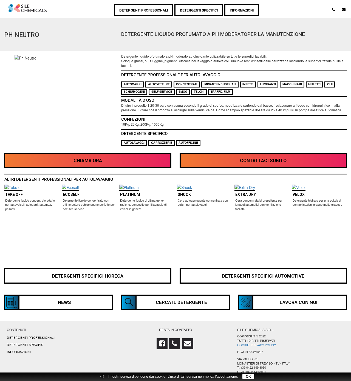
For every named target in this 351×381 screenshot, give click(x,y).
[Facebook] (163, 344)
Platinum (130, 194)
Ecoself (71, 194)
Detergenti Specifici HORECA (87, 276)
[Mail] (343, 9)
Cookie (243, 345)
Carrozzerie (161, 142)
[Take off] (13, 187)
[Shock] (184, 187)
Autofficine (188, 142)
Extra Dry (245, 194)
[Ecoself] (70, 187)
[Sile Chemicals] (27, 7)
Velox (299, 194)
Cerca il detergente (181, 302)
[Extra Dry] (244, 187)
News (64, 302)
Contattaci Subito (263, 160)
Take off (14, 194)
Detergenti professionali (143, 10)
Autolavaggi (134, 142)
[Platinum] (129, 187)
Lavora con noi (299, 302)
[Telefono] (333, 9)
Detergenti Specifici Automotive (263, 276)
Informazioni (242, 10)
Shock (184, 194)
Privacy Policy (263, 345)
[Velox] (298, 187)
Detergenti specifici (199, 10)
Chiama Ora (87, 160)
